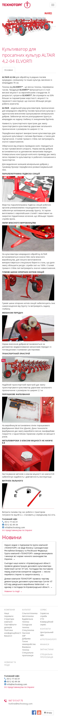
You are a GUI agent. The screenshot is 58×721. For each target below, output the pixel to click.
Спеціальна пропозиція (27, 654)
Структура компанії (9, 620)
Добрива (26, 638)
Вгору (49, 712)
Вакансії (8, 635)
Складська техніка (27, 626)
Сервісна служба (44, 614)
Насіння (26, 633)
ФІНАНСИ (44, 644)
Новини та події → (13, 591)
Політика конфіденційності (12, 631)
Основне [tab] (8, 70)
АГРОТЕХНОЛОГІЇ (48, 639)
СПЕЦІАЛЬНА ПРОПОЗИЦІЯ (46, 655)
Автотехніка (28, 616)
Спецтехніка (28, 630)
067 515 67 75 (16, 700)
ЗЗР (23, 635)
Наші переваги (8, 614)
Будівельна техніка (27, 620)
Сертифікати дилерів (10, 626)
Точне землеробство (29, 643)
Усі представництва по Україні (17, 530)
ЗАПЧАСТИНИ (46, 649)
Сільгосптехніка (29, 613)
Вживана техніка (26, 648)
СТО (42, 619)
